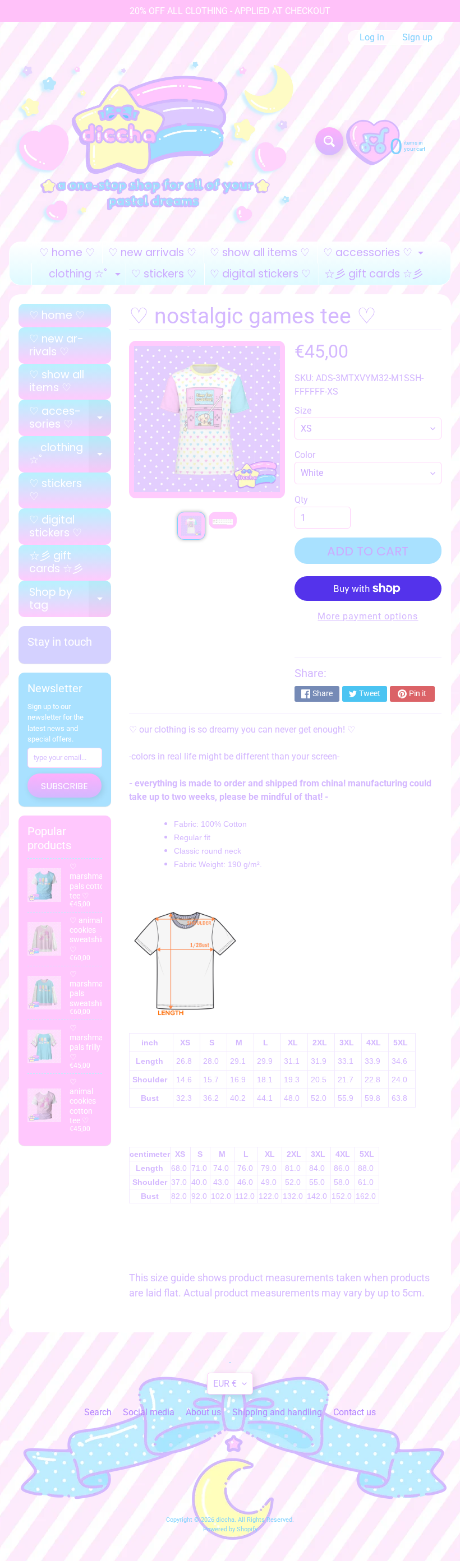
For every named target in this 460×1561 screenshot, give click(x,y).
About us (203, 1412)
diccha (225, 1519)
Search (98, 1412)
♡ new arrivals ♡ (152, 252)
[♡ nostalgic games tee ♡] (191, 526)
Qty (301, 499)
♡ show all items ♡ (260, 252)
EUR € (225, 1383)
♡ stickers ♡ (163, 273)
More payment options (368, 616)
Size (303, 410)
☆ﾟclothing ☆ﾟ (80, 275)
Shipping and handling (277, 1412)
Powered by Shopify (230, 1529)
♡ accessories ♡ (374, 254)
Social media (148, 1412)
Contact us (354, 1412)
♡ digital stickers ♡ (260, 273)
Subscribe (64, 786)
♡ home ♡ (67, 252)
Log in (372, 37)
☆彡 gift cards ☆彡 (373, 273)
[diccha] (158, 141)
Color (305, 455)
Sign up (417, 37)
